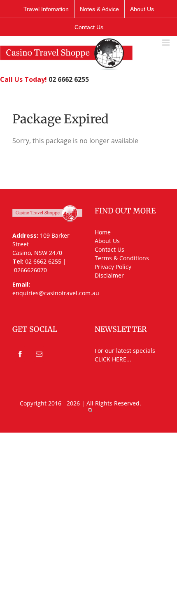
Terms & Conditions (122, 258)
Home (103, 232)
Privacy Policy (113, 267)
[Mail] (39, 354)
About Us (107, 241)
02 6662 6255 (69, 79)
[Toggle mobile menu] (166, 42)
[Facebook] (20, 354)
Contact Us (109, 249)
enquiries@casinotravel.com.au (55, 293)
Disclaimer (109, 275)
